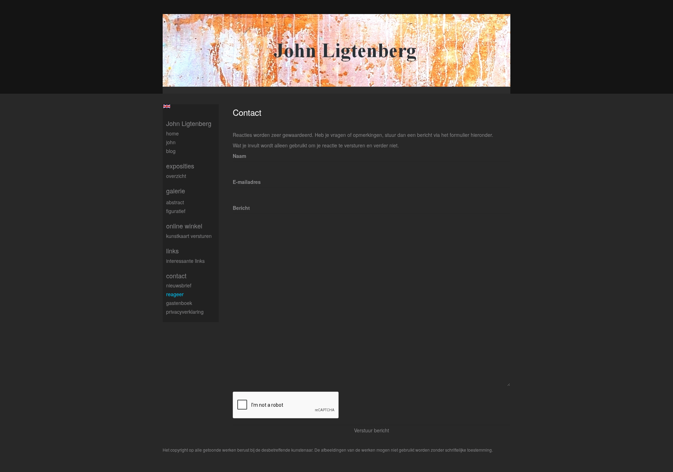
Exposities (180, 165)
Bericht (241, 207)
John (171, 142)
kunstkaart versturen (189, 235)
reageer (175, 294)
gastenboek (179, 302)
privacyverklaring (185, 311)
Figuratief (175, 210)
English (167, 106)
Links (172, 250)
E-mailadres (247, 181)
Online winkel (184, 225)
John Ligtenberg (188, 123)
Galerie (175, 190)
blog (171, 150)
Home (172, 133)
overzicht (176, 175)
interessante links (185, 260)
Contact (176, 275)
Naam (239, 155)
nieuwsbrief (178, 285)
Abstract (175, 202)
